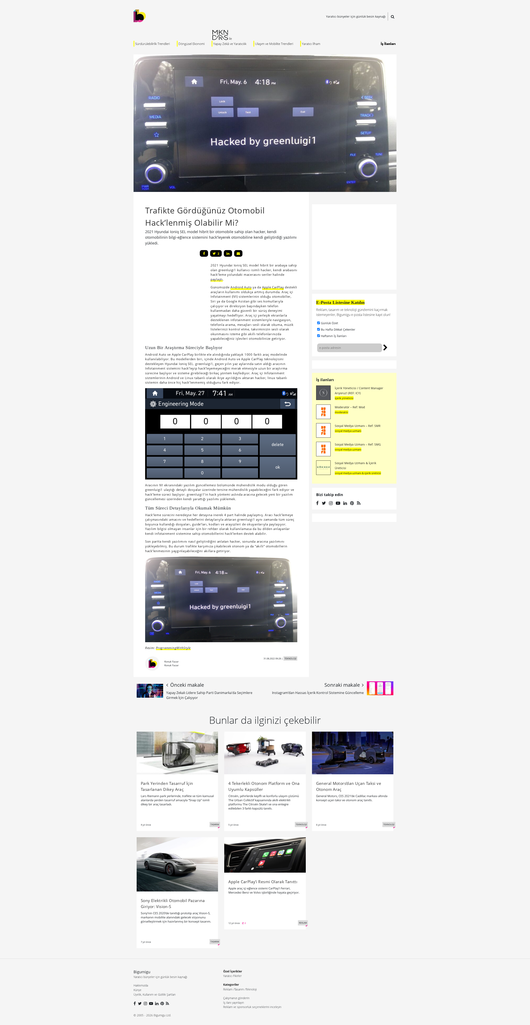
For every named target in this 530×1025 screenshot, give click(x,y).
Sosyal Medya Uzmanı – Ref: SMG (358, 444)
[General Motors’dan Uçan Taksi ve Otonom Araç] (352, 752)
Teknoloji (251, 989)
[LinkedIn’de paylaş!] (228, 253)
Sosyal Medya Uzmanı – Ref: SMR (358, 426)
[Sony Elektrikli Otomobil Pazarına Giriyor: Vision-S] (177, 864)
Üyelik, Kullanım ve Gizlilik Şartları (155, 994)
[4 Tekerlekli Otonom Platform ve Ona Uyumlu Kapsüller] (265, 752)
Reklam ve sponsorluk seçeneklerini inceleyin (252, 1007)
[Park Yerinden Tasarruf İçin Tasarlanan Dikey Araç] (177, 752)
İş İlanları (388, 44)
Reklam (227, 989)
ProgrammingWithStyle (173, 648)
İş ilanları (325, 379)
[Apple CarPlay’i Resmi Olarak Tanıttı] (265, 854)
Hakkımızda (141, 985)
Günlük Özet (329, 323)
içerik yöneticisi (344, 398)
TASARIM (215, 824)
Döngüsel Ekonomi (191, 44)
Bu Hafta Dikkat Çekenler (338, 329)
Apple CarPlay (273, 287)
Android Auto (241, 287)
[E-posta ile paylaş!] (238, 253)
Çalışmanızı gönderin (236, 998)
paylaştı (217, 279)
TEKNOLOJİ (290, 658)
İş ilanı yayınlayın (233, 1003)
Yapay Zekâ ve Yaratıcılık (229, 44)
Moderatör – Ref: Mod (350, 407)
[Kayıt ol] (385, 347)
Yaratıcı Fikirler (232, 976)
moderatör (341, 412)
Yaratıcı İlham (311, 44)
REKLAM (303, 922)
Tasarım (239, 989)
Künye (137, 990)
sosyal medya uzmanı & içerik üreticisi (358, 473)
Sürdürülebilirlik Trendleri (152, 44)
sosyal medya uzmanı (348, 431)
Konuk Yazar (171, 661)
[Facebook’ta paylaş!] (204, 253)
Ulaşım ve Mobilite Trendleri (274, 44)
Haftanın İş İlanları (334, 336)
